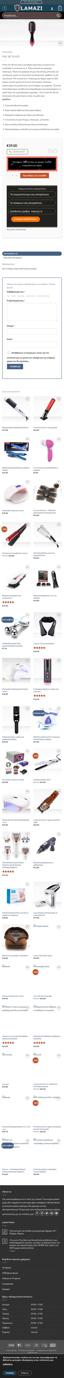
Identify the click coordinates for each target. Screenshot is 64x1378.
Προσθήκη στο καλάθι (34, 175)
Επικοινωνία (32, 1352)
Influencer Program (11, 1278)
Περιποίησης (7, 52)
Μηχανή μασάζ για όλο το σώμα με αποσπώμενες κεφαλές (46, 738)
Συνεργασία (7, 1283)
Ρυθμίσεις (25, 1373)
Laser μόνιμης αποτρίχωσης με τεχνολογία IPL (45, 914)
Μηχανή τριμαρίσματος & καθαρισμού (43, 863)
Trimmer (5, 1084)
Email (10, 339)
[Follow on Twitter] (47, 1213)
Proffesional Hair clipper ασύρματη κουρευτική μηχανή (47, 1128)
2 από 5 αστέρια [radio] (13, 296)
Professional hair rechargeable (45, 427)
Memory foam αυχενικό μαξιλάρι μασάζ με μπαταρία (15, 1037)
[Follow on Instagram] (42, 1213)
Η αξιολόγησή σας (16, 300)
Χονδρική (6, 1267)
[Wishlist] (60, 43)
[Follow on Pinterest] (56, 1213)
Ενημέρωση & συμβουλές (47, 1350)
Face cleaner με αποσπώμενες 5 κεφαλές (45, 469)
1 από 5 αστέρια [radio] (7, 296)
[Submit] (58, 15)
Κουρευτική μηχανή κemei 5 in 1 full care (16, 1128)
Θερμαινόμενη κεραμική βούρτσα (15, 427)
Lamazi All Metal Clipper (42, 955)
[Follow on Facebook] (37, 1213)
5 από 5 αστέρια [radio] (42, 296)
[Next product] (50, 151)
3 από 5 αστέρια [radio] (21, 296)
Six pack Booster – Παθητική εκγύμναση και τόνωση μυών (44, 511)
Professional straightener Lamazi (15, 553)
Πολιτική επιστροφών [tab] (13, 258)
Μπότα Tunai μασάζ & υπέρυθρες (15, 955)
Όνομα (10, 326)
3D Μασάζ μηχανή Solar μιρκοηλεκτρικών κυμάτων (12, 644)
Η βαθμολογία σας (16, 292)
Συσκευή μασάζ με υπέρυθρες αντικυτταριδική (45, 1170)
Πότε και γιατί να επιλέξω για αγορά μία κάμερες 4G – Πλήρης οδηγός (33, 1232)
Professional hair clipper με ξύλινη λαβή (46, 821)
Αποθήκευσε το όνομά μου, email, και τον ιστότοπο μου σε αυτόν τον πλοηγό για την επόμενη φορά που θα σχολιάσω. (31, 357)
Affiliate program (10, 1273)
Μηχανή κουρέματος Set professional (11, 596)
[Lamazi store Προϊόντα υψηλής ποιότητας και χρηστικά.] (28, 8)
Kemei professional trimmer (13, 996)
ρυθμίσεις (8, 1364)
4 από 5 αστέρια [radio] (30, 296)
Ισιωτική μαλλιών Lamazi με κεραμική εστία (44, 554)
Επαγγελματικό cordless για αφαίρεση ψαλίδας (13, 738)
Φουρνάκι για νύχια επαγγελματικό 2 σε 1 (15, 821)
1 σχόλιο (17, 1251)
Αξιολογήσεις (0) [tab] (11, 254)
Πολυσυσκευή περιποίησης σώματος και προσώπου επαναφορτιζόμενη (13, 864)
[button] (4, 8)
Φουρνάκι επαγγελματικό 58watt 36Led (15, 690)
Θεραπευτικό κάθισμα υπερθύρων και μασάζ (46, 1037)
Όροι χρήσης (12, 1350)
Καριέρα (6, 1289)
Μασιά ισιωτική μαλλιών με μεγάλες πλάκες (15, 469)
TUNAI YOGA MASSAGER (43, 643)
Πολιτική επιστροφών (26, 1350)
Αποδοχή (10, 1373)
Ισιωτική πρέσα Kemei (41, 780)
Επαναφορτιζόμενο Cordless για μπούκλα (45, 690)
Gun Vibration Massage (42, 996)
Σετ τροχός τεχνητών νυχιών (13, 780)
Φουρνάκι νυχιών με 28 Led (13, 510)
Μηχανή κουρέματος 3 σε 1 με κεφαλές (45, 596)
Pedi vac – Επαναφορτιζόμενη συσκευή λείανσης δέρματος (13, 1170)
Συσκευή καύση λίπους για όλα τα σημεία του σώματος (15, 914)
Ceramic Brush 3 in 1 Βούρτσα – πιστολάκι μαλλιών (45, 1085)
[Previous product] (55, 151)
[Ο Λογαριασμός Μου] (52, 8)
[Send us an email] (51, 1213)
